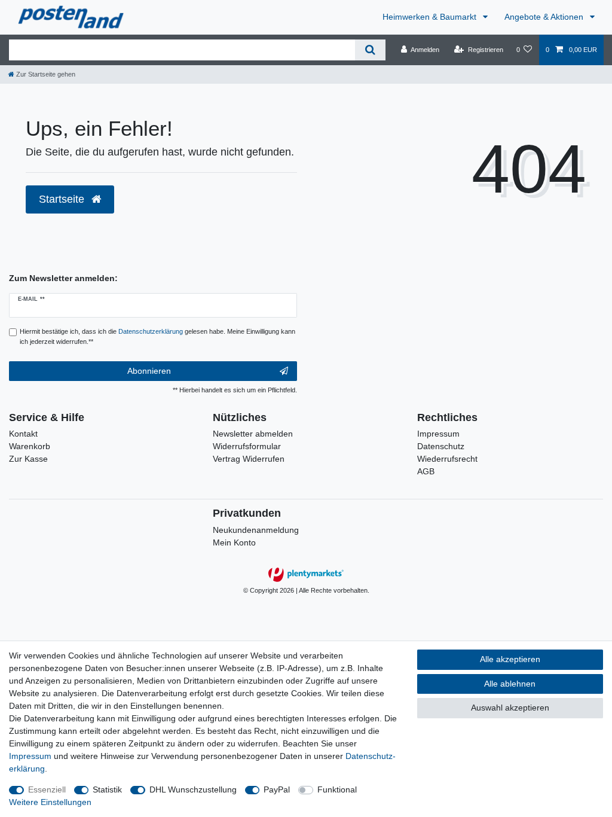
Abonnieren (149, 371)
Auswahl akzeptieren (510, 707)
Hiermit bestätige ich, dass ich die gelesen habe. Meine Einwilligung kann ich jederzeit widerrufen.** (157, 336)
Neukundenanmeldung (256, 530)
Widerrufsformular (247, 446)
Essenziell (47, 789)
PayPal (277, 789)
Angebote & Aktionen (545, 17)
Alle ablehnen (510, 683)
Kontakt (23, 433)
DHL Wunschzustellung (193, 789)
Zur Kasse (28, 459)
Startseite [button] (63, 199)
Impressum (438, 433)
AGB (425, 471)
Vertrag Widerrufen (248, 459)
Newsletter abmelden (253, 433)
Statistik (107, 789)
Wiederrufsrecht (447, 459)
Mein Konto (234, 542)
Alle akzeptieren (510, 659)
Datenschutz (440, 446)
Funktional (337, 789)
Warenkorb (29, 446)
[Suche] (370, 49)
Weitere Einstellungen (50, 802)
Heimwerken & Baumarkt (430, 17)
